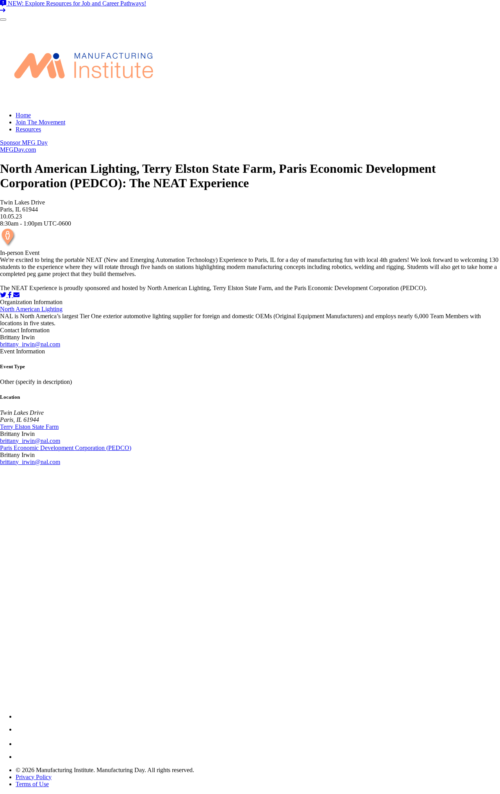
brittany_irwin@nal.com (30, 344)
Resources (28, 129)
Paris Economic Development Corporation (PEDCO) (65, 447)
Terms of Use (32, 784)
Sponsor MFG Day (24, 142)
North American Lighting (31, 309)
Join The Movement (40, 122)
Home (23, 115)
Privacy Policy (34, 777)
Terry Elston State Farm (29, 426)
